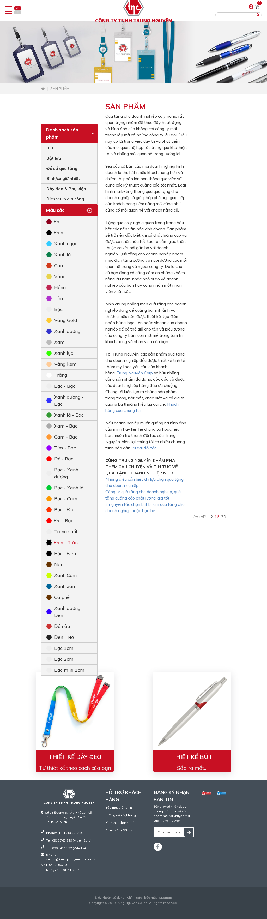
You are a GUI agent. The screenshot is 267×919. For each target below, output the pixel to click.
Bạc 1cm (64, 648)
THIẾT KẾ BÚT (192, 757)
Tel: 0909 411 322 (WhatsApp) (69, 848)
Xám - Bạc (65, 426)
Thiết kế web (122, 907)
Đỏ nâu (62, 626)
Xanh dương (67, 331)
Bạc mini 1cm (69, 670)
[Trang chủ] (43, 89)
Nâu (59, 564)
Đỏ (57, 222)
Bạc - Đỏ (63, 510)
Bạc (58, 309)
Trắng (60, 375)
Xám (59, 342)
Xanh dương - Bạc (69, 400)
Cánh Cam (146, 907)
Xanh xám (65, 586)
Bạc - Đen (65, 553)
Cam (59, 265)
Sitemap (165, 897)
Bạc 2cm (64, 659)
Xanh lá (62, 254)
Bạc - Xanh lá (69, 488)
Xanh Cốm (65, 575)
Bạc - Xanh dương (66, 473)
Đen (58, 233)
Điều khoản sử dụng (110, 897)
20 (223, 516)
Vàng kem (65, 364)
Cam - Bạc (65, 437)
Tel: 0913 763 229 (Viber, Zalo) (69, 840)
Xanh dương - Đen (69, 611)
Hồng (60, 287)
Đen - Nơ (64, 637)
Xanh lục (63, 353)
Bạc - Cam (65, 499)
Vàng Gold (65, 320)
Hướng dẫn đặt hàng (120, 815)
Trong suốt (65, 531)
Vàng (60, 276)
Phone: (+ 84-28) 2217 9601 (66, 833)
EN (18, 12)
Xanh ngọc (65, 244)
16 (217, 516)
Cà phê (62, 597)
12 (210, 516)
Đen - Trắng (67, 542)
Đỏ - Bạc (63, 459)
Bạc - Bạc (64, 386)
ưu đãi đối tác (143, 448)
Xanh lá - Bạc (69, 415)
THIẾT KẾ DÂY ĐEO (74, 757)
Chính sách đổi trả (118, 830)
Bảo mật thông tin (118, 807)
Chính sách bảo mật (142, 897)
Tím (58, 298)
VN (18, 8)
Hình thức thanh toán (120, 823)
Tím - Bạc (65, 448)
